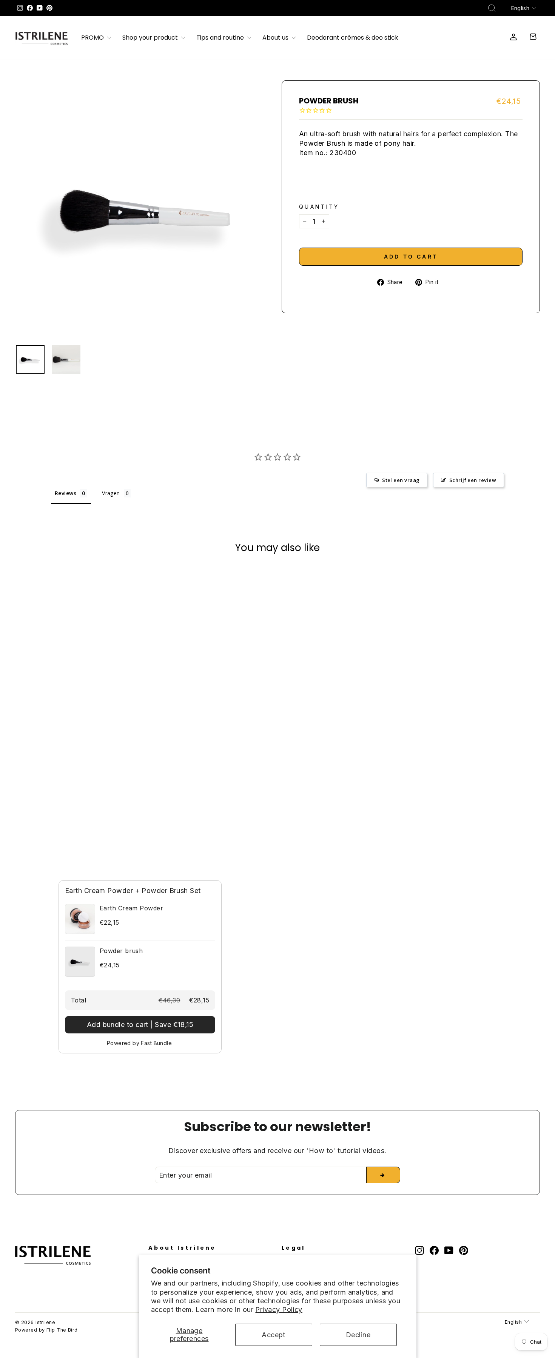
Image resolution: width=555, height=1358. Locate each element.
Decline (358, 1335)
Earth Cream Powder (131, 908)
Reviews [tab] (65, 493)
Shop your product (150, 38)
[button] (140, 1024)
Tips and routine (220, 38)
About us (276, 38)
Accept (273, 1335)
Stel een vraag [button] (400, 480)
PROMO (93, 38)
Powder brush (121, 951)
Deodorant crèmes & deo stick (352, 38)
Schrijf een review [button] (472, 480)
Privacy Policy (278, 1309)
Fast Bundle (156, 1043)
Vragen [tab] (111, 493)
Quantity (319, 206)
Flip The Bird (62, 1330)
